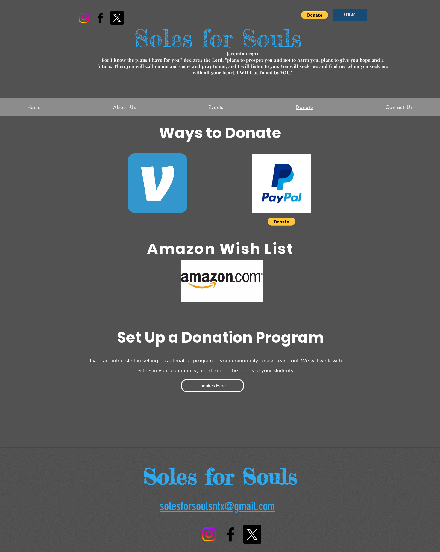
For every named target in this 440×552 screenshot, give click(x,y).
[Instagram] (84, 18)
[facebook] (100, 18)
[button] (314, 15)
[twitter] (117, 18)
